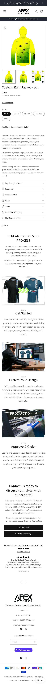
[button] (4, 11)
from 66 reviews (23, 552)
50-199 (27, 114)
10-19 (6, 114)
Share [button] (6, 225)
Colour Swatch (16, 127)
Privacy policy (13, 680)
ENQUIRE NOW (7, 102)
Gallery (26, 127)
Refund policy (39, 676)
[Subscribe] (34, 642)
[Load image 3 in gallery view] (38, 76)
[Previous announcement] (4, 2)
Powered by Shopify (27, 676)
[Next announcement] (42, 2)
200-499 (39, 114)
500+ (6, 119)
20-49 (16, 114)
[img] (23, 548)
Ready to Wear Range (23, 534)
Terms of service (24, 680)
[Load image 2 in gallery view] (23, 76)
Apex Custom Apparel (15, 676)
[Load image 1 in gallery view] (9, 76)
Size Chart (5, 127)
